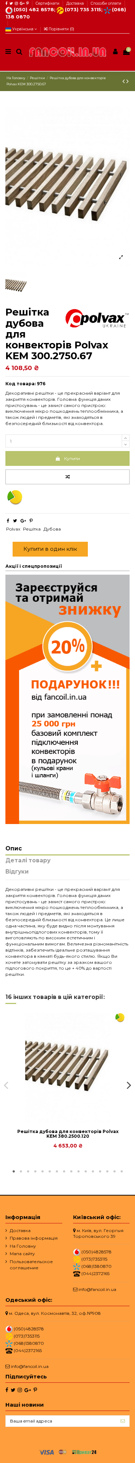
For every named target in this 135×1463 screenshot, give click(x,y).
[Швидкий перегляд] (72, 1120)
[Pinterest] (31, 520)
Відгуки (17, 872)
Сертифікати (48, 3)
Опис (13, 849)
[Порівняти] (63, 1120)
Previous (6, 1084)
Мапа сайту (22, 1253)
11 (85, 1171)
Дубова (52, 529)
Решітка (32, 529)
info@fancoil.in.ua (97, 1289)
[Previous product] (124, 81)
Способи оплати (106, 3)
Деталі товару (27, 861)
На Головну (23, 1246)
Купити (72, 458)
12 (92, 1171)
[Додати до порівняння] (67, 476)
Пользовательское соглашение (31, 1264)
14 (107, 1171)
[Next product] (127, 81)
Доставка (75, 3)
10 (78, 1171)
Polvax (13, 529)
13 (100, 1171)
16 (121, 1171)
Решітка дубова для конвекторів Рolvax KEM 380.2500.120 (67, 1134)
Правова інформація (34, 1238)
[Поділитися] (8, 520)
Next (128, 1084)
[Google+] (23, 520)
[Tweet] (15, 520)
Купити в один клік (50, 548)
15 (114, 1171)
